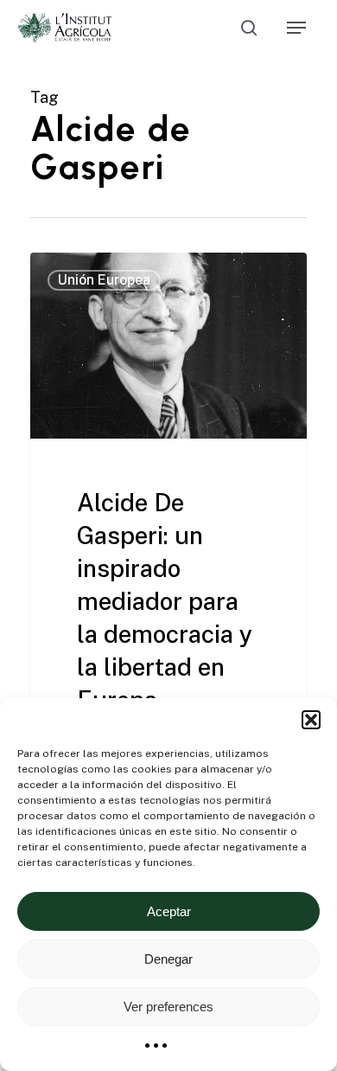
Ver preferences (168, 1006)
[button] (311, 719)
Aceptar (169, 911)
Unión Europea (104, 280)
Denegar (168, 959)
